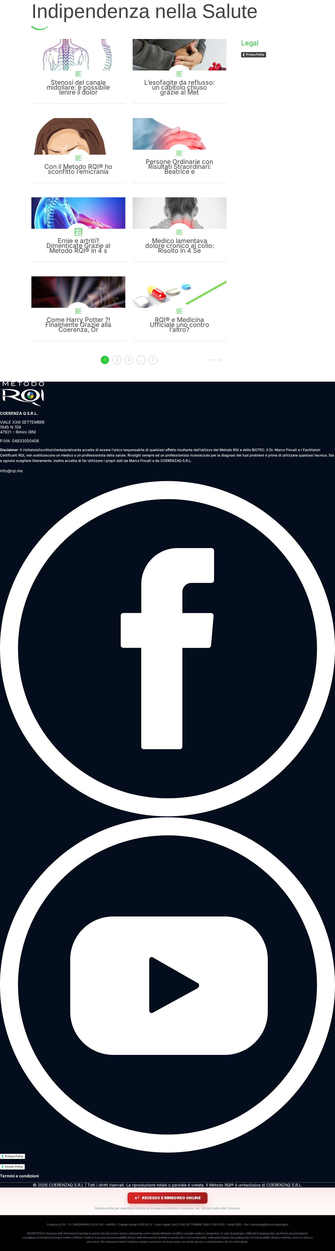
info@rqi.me (11, 470)
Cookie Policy (14, 1166)
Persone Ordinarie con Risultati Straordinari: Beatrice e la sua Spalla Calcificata (180, 150)
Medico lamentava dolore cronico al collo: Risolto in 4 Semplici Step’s (180, 229)
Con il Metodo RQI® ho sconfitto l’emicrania (78, 150)
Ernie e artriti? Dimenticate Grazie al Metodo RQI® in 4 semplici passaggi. (78, 229)
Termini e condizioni (19, 1175)
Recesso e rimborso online (171, 1198)
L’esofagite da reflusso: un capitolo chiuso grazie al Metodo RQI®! (180, 71)
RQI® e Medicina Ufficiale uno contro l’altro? (180, 308)
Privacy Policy (255, 54)
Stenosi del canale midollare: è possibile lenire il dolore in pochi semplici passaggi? (78, 71)
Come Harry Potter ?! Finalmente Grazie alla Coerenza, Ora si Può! (78, 308)
